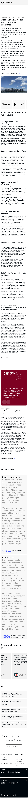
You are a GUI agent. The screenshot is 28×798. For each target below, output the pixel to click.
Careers (21, 754)
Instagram (4, 759)
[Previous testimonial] (4, 402)
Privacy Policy (19, 761)
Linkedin (3, 758)
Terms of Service (19, 759)
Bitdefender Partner (6, 754)
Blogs (16, 754)
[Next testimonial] (8, 402)
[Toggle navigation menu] (25, 2)
